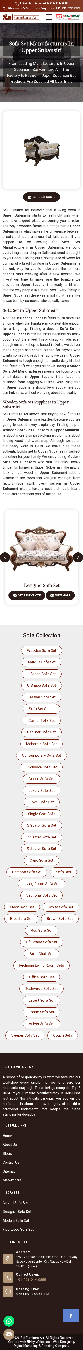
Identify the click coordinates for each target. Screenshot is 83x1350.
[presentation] (5, 557)
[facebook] (71, 1315)
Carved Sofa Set (15, 1203)
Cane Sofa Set (41, 860)
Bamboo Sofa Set (26, 872)
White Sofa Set (60, 907)
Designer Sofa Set (41, 585)
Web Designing (63, 1342)
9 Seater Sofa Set (41, 848)
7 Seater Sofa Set (41, 837)
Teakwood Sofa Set (41, 988)
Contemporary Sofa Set (41, 755)
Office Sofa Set (41, 977)
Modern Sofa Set (16, 1220)
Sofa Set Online (41, 708)
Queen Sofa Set (41, 778)
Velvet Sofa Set (41, 1023)
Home (7, 1136)
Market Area (12, 1180)
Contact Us (11, 1162)
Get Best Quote (44, 197)
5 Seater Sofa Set (41, 825)
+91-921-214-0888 (31, 1280)
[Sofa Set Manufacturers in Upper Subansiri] (41, 150)
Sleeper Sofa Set (25, 1035)
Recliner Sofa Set (41, 732)
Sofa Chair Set (42, 953)
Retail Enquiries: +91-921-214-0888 (43, 3)
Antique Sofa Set (41, 662)
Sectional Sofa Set (41, 895)
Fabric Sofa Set (41, 1012)
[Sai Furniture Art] (21, 17)
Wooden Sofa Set (41, 650)
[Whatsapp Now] (8, 1321)
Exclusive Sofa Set (41, 767)
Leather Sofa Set (42, 697)
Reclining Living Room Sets (41, 965)
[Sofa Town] (68, 17)
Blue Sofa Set (21, 918)
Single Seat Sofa (41, 814)
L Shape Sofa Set (41, 674)
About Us (10, 1145)
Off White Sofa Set (41, 942)
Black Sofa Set (22, 907)
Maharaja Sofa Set (41, 744)
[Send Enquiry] (8, 1334)
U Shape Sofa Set (41, 685)
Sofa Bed (63, 872)
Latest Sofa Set (41, 1000)
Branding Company (55, 1346)
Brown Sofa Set (60, 918)
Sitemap (9, 1171)
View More (62, 595)
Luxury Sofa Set (42, 790)
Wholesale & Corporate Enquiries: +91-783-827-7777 (43, 8)
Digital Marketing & (27, 1346)
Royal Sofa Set (41, 802)
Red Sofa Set (41, 930)
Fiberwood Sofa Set (18, 1229)
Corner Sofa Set (41, 720)
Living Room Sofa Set (42, 883)
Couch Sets (62, 1035)
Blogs (7, 1153)
